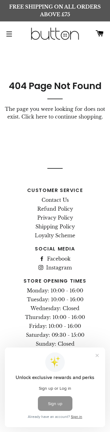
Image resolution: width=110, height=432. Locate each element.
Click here (34, 117)
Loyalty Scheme (55, 235)
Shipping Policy (55, 227)
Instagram (58, 268)
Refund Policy (55, 209)
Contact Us (55, 200)
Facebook (58, 259)
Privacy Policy (55, 218)
